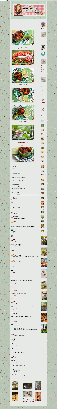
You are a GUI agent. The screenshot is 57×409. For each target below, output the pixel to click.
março (42, 94)
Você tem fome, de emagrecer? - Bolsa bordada (43, 177)
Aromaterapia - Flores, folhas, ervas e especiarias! (43, 104)
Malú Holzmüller (14, 356)
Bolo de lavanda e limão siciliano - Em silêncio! (43, 195)
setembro (42, 89)
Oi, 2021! (42, 127)
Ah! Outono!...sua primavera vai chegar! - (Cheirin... (43, 98)
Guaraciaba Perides (14, 301)
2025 (41, 83)
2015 (41, 85)
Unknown (14, 254)
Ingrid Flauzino (14, 323)
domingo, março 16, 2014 (15, 345)
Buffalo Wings (15, 191)
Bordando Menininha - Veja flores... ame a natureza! (43, 107)
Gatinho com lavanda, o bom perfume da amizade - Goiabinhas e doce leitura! (43, 233)
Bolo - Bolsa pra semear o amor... (43, 145)
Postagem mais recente (13, 375)
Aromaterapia (28, 399)
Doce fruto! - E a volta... (43, 131)
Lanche (30, 400)
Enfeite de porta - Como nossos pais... (43, 149)
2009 (41, 115)
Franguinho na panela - (15, 192)
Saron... (13, 333)
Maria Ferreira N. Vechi (15, 216)
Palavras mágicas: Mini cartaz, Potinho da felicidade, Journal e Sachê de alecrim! (43, 227)
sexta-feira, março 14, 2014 (15, 290)
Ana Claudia (14, 221)
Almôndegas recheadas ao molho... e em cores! (43, 100)
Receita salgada (28, 402)
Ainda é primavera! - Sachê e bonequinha (43, 186)
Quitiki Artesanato (14, 305)
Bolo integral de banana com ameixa (43, 154)
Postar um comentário (14, 374)
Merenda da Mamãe (25, 401)
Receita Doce (24, 402)
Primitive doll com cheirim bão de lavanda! (43, 209)
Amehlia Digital (24, 399)
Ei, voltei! (42, 140)
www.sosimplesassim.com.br (15, 292)
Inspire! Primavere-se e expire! (43, 218)
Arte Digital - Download (31, 399)
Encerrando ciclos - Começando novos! (42, 172)
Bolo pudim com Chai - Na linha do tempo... (43, 136)
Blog (41, 65)
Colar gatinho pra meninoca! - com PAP (43, 159)
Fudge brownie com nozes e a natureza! (43, 163)
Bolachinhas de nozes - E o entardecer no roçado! (43, 109)
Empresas (42, 74)
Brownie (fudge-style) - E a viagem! (43, 204)
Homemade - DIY (42, 71)
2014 (41, 86)
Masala (25, 26)
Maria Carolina (14, 211)
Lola (13, 239)
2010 (41, 114)
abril (42, 93)
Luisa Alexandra (14, 198)
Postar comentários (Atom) (15, 376)
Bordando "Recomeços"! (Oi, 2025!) (43, 122)
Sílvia (13, 249)
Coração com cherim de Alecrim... (43, 101)
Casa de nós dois (14, 225)
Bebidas (41, 67)
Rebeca (13, 347)
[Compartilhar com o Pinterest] (19, 194)
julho (42, 91)
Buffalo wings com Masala (43, 102)
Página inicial (25, 375)
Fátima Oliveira (14, 338)
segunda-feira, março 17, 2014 (15, 373)
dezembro (42, 87)
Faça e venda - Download (42, 73)
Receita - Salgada (42, 69)
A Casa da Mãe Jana (14, 274)
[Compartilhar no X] (18, 194)
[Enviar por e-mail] (17, 194)
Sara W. (13, 269)
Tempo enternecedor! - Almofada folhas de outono (43, 95)
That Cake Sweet (14, 206)
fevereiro (42, 110)
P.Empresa (33, 401)
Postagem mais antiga (37, 375)
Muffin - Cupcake (29, 401)
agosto (42, 90)
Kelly (13, 279)
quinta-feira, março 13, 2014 (15, 214)
